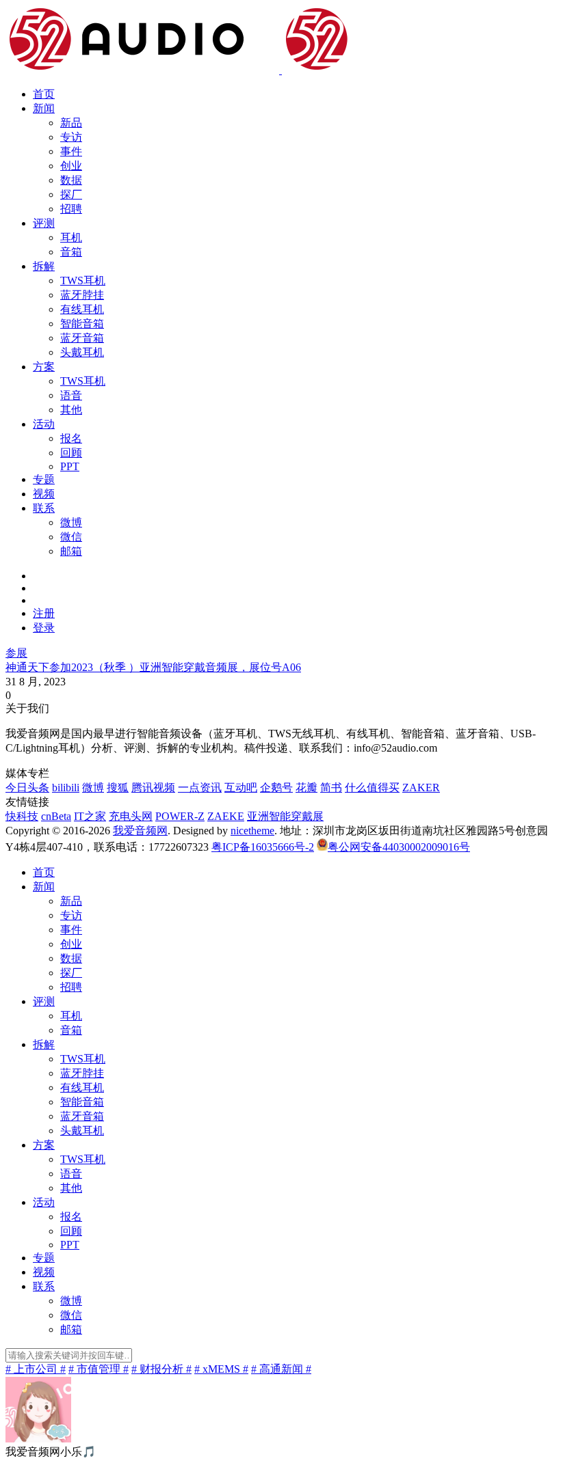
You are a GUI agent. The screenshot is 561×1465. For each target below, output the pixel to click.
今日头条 (27, 787)
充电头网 (131, 816)
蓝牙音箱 (82, 338)
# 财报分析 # (161, 1369)
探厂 (71, 194)
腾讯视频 (153, 787)
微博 (71, 522)
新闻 (44, 108)
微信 (71, 537)
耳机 (71, 237)
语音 (71, 395)
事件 (71, 151)
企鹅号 (276, 787)
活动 (44, 424)
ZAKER (421, 787)
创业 (71, 166)
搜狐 (118, 787)
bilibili (65, 787)
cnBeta (56, 816)
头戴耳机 (82, 352)
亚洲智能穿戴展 (285, 816)
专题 (44, 479)
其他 (71, 409)
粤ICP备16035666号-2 (262, 847)
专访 (71, 137)
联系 (44, 508)
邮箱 (71, 551)
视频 (44, 493)
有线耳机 (82, 309)
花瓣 (306, 787)
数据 (71, 180)
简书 (331, 787)
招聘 (71, 209)
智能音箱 (82, 323)
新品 (71, 122)
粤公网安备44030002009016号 (399, 847)
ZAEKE (225, 816)
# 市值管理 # (98, 1369)
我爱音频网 (140, 830)
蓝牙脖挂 (82, 295)
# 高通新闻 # (281, 1369)
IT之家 (90, 816)
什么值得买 (372, 787)
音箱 (71, 252)
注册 (44, 613)
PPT (69, 466)
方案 (44, 366)
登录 (44, 627)
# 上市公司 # (35, 1369)
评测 (44, 223)
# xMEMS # (221, 1369)
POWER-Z (180, 816)
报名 (71, 438)
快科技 (21, 816)
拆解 (44, 266)
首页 (44, 94)
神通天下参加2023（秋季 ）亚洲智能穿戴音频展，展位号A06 (153, 667)
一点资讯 (200, 787)
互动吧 (240, 787)
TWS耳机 (82, 280)
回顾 (71, 452)
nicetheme (252, 830)
